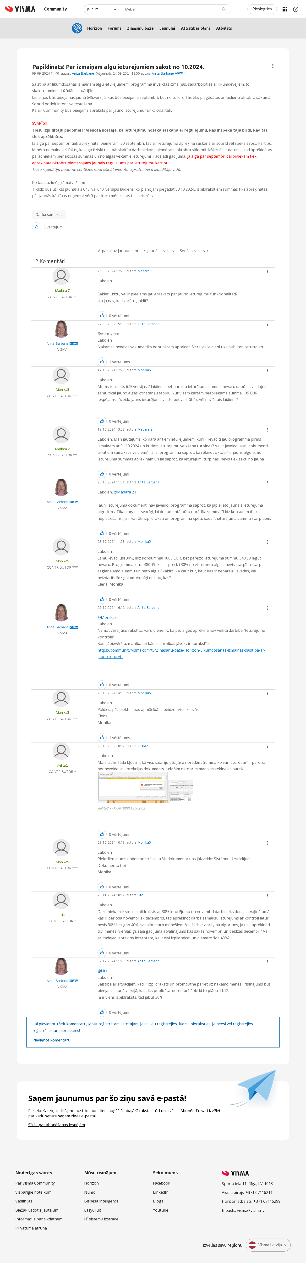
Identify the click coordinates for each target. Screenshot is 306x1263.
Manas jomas (284, 9)
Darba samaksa (49, 214)
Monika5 (144, 370)
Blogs (158, 1201)
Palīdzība (295, 9)
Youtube (160, 1210)
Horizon (94, 28)
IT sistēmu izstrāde (101, 1219)
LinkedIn (161, 1192)
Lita (140, 895)
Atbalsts (224, 28)
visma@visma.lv (250, 1210)
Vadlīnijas (23, 1201)
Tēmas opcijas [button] (273, 65)
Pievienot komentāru (51, 1040)
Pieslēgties (262, 8)
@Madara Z (124, 492)
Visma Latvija (270, 1244)
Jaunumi (167, 28)
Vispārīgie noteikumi (33, 1192)
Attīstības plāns (195, 28)
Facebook (161, 1183)
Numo (89, 1192)
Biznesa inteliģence (101, 1201)
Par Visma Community (35, 1183)
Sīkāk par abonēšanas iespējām (56, 1124)
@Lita (103, 971)
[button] (36, 226)
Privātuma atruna (31, 1228)
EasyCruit (92, 1210)
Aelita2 (142, 745)
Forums (114, 28)
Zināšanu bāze (140, 28)
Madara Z (145, 271)
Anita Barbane (83, 73)
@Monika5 (107, 617)
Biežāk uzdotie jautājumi (37, 1210)
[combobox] (175, 9)
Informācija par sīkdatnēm (38, 1219)
